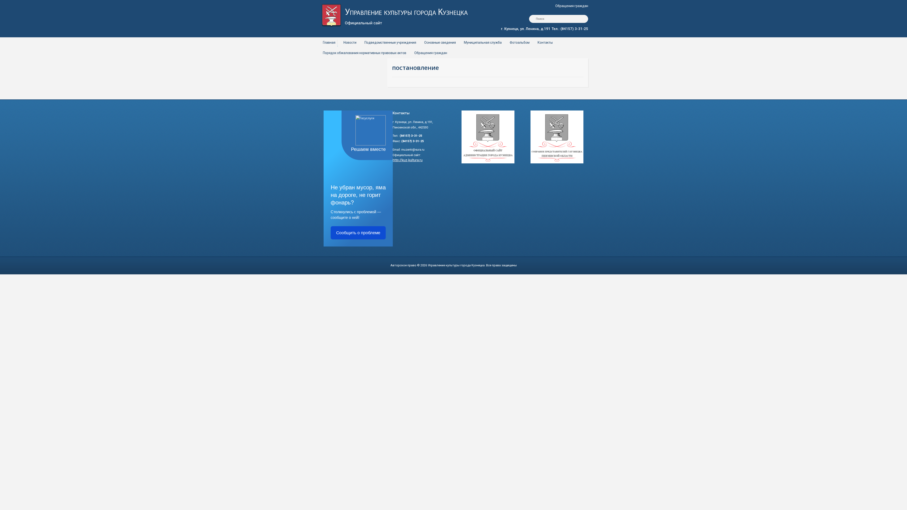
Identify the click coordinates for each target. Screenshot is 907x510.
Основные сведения (440, 42)
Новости (349, 42)
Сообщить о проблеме (358, 232)
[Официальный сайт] (398, 15)
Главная (329, 42)
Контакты (545, 42)
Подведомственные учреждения (390, 42)
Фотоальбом (520, 42)
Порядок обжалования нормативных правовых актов (364, 53)
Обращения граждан (571, 6)
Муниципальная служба (483, 42)
